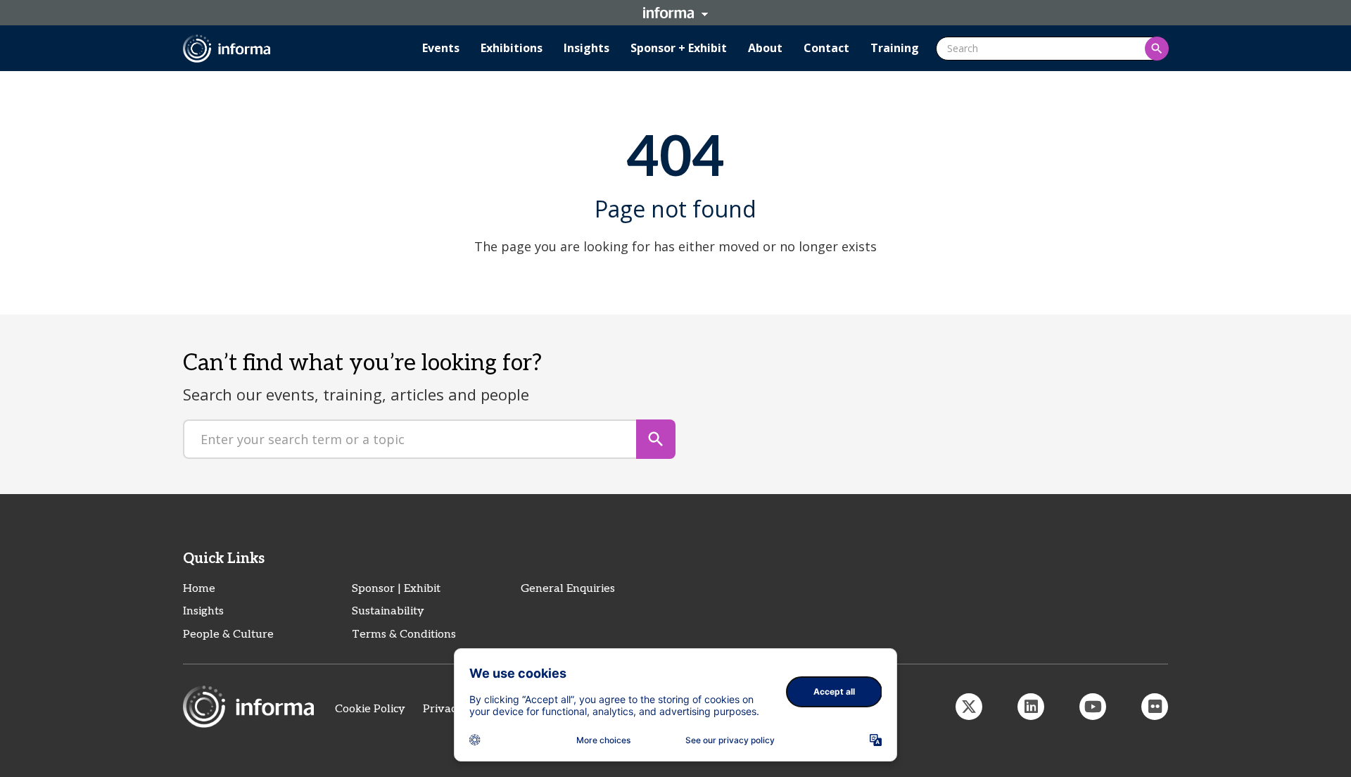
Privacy (443, 709)
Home (199, 588)
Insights (203, 611)
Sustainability (388, 611)
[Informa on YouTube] (1092, 706)
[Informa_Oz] (969, 706)
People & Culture (228, 634)
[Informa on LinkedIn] (1030, 706)
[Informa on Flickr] (1154, 706)
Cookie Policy (370, 709)
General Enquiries (568, 588)
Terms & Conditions (404, 634)
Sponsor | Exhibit (396, 588)
